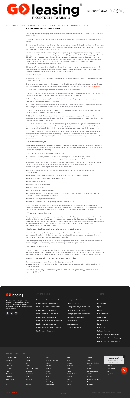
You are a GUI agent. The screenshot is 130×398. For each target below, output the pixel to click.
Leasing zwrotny (72, 324)
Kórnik (48, 363)
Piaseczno (70, 365)
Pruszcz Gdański (71, 373)
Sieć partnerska (102, 314)
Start (7, 25)
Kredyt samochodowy (74, 327)
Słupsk (89, 368)
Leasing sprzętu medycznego (46, 324)
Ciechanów (9, 376)
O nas (23, 25)
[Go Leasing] (44, 11)
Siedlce (89, 360)
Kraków (48, 368)
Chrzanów (9, 373)
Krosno (48, 371)
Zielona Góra (111, 368)
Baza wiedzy (32, 25)
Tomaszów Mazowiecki (93, 379)
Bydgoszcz (9, 368)
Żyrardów (110, 373)
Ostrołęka (69, 363)
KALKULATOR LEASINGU (105, 11)
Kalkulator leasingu (103, 331)
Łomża (48, 379)
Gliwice (28, 363)
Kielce (28, 382)
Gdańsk (28, 357)
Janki (27, 376)
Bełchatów (9, 360)
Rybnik (69, 384)
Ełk (6, 384)
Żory (108, 371)
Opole (68, 360)
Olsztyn (69, 357)
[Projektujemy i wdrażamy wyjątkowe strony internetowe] (63, 393)
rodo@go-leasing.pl (93, 86)
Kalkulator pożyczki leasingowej (108, 334)
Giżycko (28, 360)
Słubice (89, 365)
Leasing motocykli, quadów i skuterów (49, 320)
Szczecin (89, 376)
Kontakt (86, 25)
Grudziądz (29, 371)
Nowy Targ (49, 382)
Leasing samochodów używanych (47, 303)
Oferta (14, 25)
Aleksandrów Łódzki (11, 357)
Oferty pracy (101, 317)
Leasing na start (72, 320)
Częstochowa (10, 379)
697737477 (94, 11)
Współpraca (62, 25)
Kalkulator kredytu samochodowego (109, 338)
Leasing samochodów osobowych (47, 300)
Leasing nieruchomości (74, 300)
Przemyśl (69, 376)
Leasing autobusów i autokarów (47, 314)
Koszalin (48, 365)
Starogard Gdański (92, 371)
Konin (48, 357)
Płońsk (69, 368)
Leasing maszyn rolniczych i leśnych (48, 327)
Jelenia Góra (29, 379)
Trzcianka (90, 384)
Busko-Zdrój (9, 365)
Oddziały (52, 25)
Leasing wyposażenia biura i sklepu (78, 314)
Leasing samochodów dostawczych (48, 307)
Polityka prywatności (12, 392)
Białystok (8, 363)
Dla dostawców (102, 320)
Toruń (88, 382)
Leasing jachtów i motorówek (77, 310)
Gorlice (28, 365)
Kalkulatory (75, 25)
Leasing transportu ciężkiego (46, 310)
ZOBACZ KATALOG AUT (119, 11)
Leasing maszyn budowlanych (46, 331)
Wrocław (109, 365)
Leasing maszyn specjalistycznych (47, 317)
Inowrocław (29, 373)
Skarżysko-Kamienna (93, 363)
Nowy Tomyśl (50, 384)
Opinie (44, 25)
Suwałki (89, 373)
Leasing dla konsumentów (75, 317)
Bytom (7, 371)
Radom (69, 379)
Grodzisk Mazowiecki (32, 368)
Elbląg (7, 382)
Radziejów (70, 382)
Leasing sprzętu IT (73, 303)
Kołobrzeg (29, 384)
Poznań (69, 371)
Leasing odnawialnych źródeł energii (79, 307)
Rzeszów (89, 357)
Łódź (47, 376)
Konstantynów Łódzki (52, 360)
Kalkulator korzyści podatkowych (108, 341)
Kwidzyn (48, 373)
